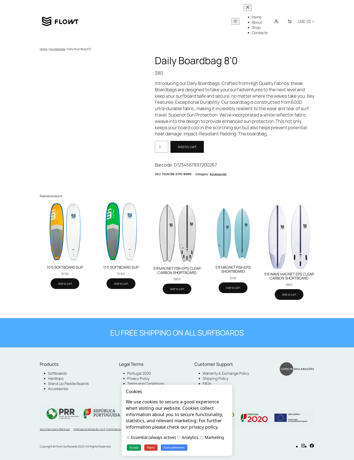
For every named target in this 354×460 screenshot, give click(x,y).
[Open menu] (235, 21)
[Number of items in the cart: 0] (289, 21)
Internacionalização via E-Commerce (97, 429)
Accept (134, 447)
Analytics (190, 437)
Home (43, 49)
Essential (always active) (153, 437)
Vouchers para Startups (55, 429)
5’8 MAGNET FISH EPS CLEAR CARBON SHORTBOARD (177, 270)
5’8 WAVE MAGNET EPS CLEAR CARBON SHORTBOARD (289, 276)
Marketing (214, 437)
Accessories (57, 49)
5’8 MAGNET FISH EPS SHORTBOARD (233, 269)
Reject (151, 447)
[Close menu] (248, 7)
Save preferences (174, 447)
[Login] (276, 21)
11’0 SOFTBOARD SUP (120, 267)
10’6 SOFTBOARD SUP (65, 267)
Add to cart (187, 146)
